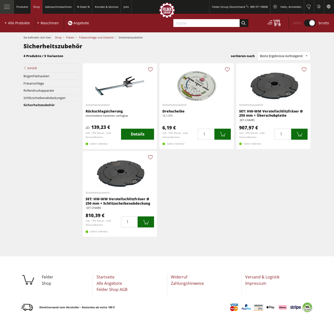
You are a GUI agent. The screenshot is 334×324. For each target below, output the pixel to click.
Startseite (105, 277)
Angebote (81, 23)
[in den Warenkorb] (222, 134)
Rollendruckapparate (38, 90)
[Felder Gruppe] (167, 11)
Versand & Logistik (262, 277)
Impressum (255, 283)
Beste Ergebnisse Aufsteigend (281, 56)
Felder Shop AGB (112, 289)
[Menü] (7, 7)
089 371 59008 (259, 7)
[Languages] (329, 7)
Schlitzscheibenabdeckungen (44, 98)
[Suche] (244, 23)
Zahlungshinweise (187, 283)
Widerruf (179, 277)
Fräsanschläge (33, 83)
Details (138, 134)
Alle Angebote (109, 283)
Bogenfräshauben (36, 76)
